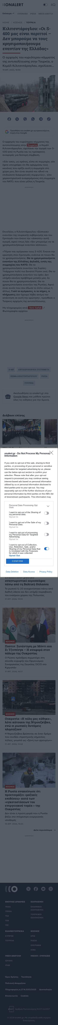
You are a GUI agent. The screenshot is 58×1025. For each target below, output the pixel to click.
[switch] (46, 513)
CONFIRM (17, 561)
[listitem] (29, 506)
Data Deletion (12, 571)
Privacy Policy (45, 571)
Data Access (29, 571)
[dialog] (29, 512)
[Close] (52, 453)
